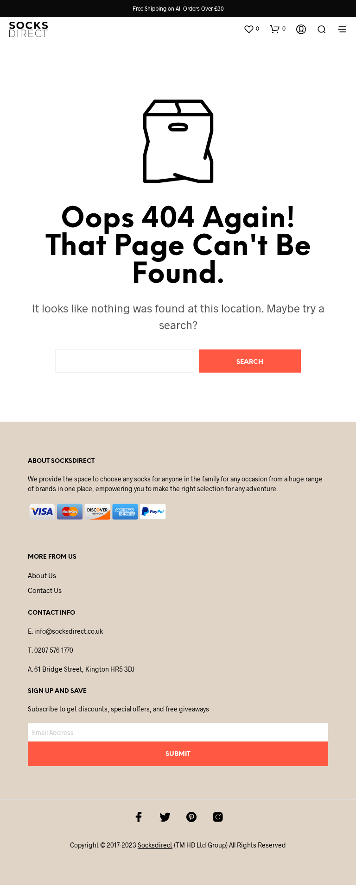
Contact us (45, 590)
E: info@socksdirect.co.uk (65, 631)
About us (42, 575)
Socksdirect (155, 845)
